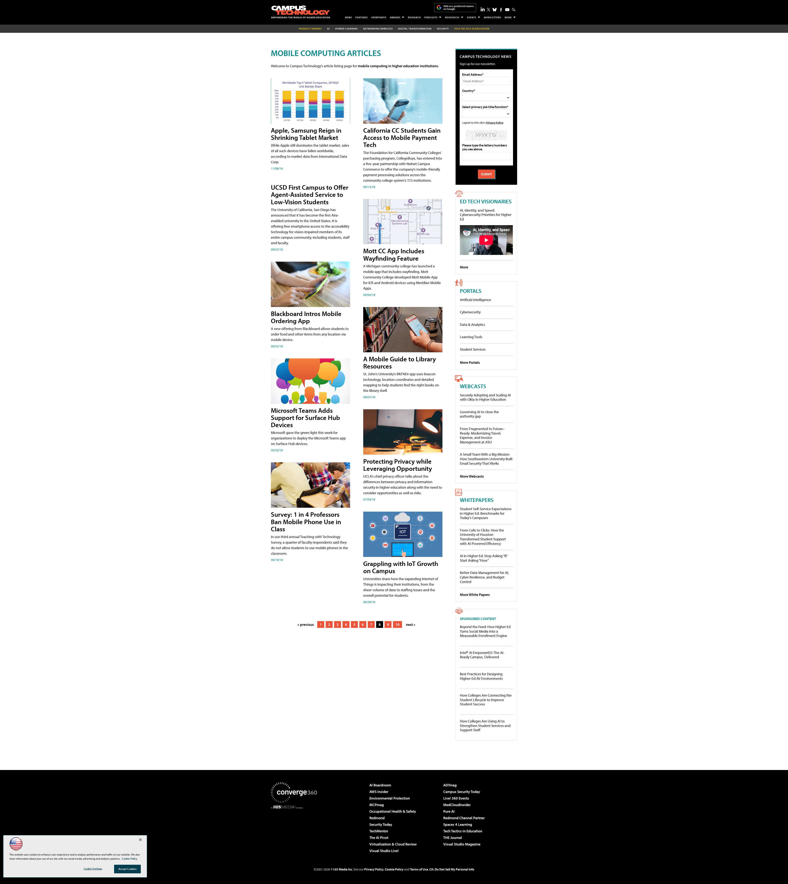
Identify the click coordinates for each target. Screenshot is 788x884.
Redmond (377, 818)
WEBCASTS (473, 386)
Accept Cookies (127, 868)
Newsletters (492, 17)
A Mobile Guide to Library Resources (399, 362)
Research (414, 17)
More (508, 17)
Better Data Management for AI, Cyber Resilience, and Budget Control (484, 577)
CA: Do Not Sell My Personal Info (451, 869)
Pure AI (449, 811)
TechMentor (378, 831)
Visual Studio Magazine (461, 844)
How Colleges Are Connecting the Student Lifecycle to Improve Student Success (486, 699)
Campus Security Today (461, 791)
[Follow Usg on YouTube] (507, 10)
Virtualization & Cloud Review (393, 844)
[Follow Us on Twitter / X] (488, 9)
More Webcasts (472, 476)
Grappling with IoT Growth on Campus (400, 567)
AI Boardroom (380, 785)
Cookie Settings (93, 868)
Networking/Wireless (378, 28)
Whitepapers (477, 499)
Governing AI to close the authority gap (479, 414)
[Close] (140, 839)
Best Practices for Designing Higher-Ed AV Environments (481, 676)
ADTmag (450, 785)
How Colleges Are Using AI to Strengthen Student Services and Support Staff (485, 725)
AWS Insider (378, 791)
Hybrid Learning (346, 28)
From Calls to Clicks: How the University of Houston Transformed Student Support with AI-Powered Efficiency (483, 537)
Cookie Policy (394, 869)
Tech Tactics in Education (462, 831)
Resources (452, 17)
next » (410, 624)
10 (397, 624)
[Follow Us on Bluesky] (494, 10)
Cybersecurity (470, 312)
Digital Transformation (415, 28)
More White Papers (475, 594)
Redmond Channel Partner (464, 818)
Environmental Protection (389, 798)
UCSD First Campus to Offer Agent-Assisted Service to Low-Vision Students (309, 194)
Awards (395, 17)
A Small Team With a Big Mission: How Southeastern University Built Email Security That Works (486, 458)
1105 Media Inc (341, 869)
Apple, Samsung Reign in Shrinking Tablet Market (306, 133)
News (348, 17)
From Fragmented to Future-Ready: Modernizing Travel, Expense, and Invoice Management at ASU (482, 435)
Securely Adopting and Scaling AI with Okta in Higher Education (485, 397)
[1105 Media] (295, 829)
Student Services (473, 349)
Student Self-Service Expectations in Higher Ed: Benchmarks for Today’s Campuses (485, 513)
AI (328, 28)
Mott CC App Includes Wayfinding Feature (393, 254)
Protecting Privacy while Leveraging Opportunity (397, 464)
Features (361, 17)
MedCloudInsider (457, 804)
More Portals (470, 362)
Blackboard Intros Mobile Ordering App (306, 317)
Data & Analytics (472, 324)
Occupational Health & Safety (392, 811)
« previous (306, 624)
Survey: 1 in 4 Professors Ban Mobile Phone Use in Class (306, 521)
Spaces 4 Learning (457, 824)
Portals (470, 290)
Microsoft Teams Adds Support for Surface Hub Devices (305, 417)
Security (443, 28)
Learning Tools (471, 336)
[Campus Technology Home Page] (300, 12)
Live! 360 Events (456, 798)
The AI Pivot (378, 837)
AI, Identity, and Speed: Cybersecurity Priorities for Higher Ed (485, 214)
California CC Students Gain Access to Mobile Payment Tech (402, 137)
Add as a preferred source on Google (458, 7)
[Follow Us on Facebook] (501, 10)
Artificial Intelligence (475, 299)
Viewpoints (378, 17)
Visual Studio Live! (384, 850)
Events (471, 17)
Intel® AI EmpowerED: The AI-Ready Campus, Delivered (482, 654)
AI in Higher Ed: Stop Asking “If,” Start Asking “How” (483, 558)
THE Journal (452, 837)
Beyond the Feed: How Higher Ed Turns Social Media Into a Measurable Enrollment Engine (485, 631)
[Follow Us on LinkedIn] (483, 9)
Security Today (380, 824)
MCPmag (376, 804)
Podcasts (431, 17)
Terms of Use (419, 869)
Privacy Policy (494, 122)
